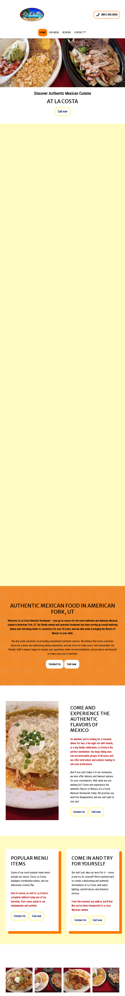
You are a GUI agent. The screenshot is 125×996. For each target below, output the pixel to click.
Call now (62, 111)
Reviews (66, 32)
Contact (79, 32)
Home (43, 32)
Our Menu (54, 32)
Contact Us (55, 664)
